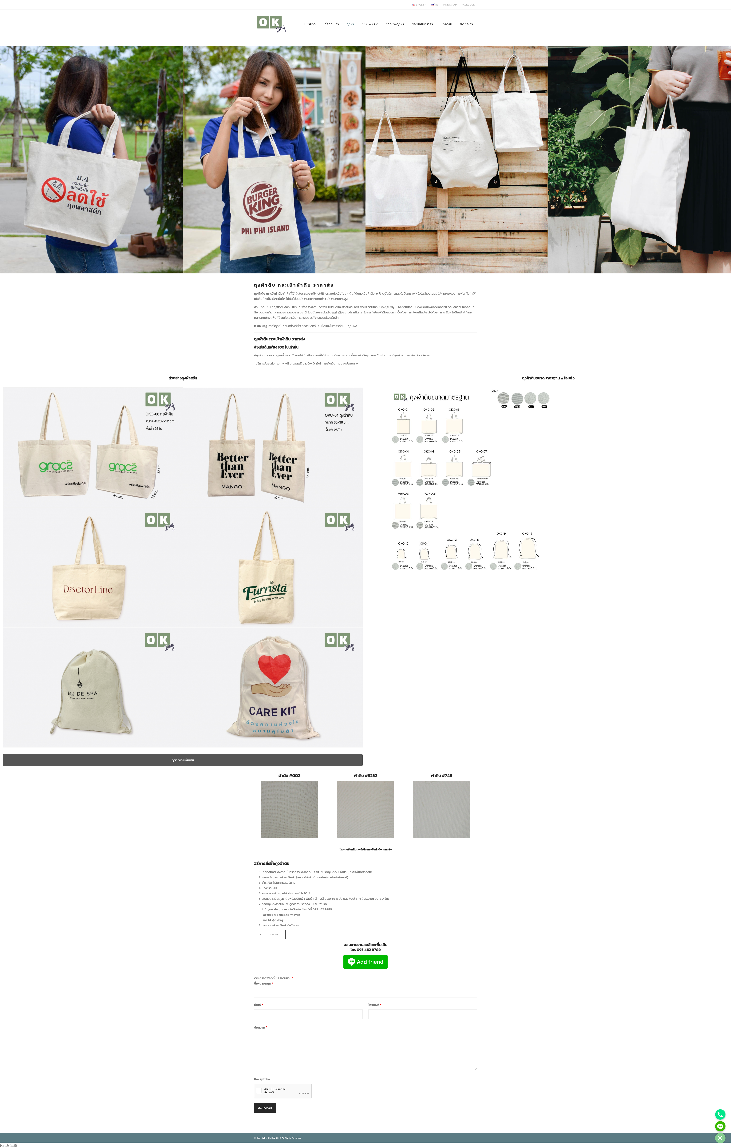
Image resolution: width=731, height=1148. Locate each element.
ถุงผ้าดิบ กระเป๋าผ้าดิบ (268, 293)
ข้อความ (260, 1027)
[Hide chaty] (720, 1138)
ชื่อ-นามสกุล (263, 983)
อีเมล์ (258, 1005)
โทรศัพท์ (374, 1005)
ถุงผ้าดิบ (265, 285)
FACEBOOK (468, 5)
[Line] (720, 1126)
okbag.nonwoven (288, 914)
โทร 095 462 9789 (365, 950)
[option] (91, 159)
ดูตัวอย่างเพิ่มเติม (183, 760)
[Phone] (720, 1114)
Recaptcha (262, 1079)
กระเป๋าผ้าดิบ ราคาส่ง (306, 285)
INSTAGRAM (450, 5)
